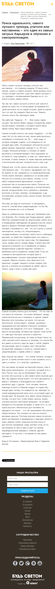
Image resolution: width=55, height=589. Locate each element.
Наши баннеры (27, 546)
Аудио (27, 510)
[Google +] (27, 563)
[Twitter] (21, 563)
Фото (27, 517)
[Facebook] (15, 563)
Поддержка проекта (27, 543)
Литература (27, 520)
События (27, 507)
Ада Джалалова (18, 43)
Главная (5, 12)
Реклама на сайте (27, 549)
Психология (14, 12)
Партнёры (27, 540)
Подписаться (27, 491)
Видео (27, 514)
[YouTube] (39, 563)
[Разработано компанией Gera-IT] (32, 584)
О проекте (27, 501)
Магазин (27, 523)
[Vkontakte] (33, 563)
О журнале (27, 504)
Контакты (27, 526)
